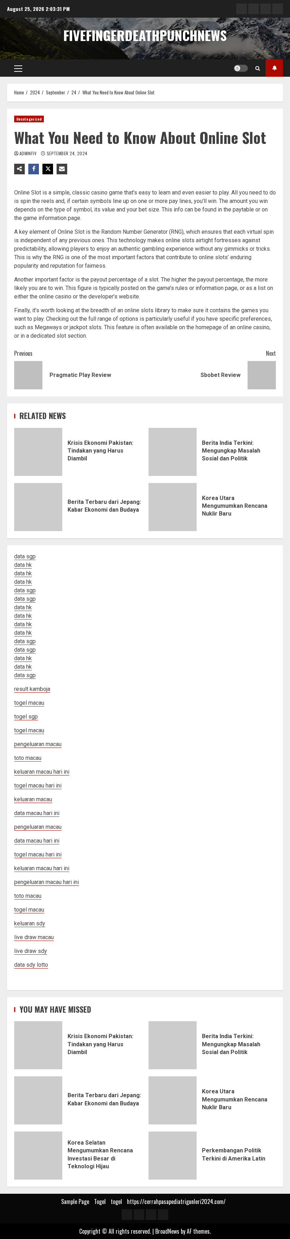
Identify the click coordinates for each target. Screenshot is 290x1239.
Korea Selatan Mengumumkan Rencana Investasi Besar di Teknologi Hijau (38, 1156)
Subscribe (274, 68)
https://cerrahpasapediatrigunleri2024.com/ (176, 1201)
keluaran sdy (29, 923)
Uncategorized (29, 119)
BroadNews (167, 1231)
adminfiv (28, 153)
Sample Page (75, 1201)
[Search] (257, 68)
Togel (100, 1201)
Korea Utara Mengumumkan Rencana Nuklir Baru (173, 507)
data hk (23, 565)
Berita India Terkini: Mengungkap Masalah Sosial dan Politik (173, 452)
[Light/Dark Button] (241, 68)
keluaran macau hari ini (41, 868)
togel (116, 1201)
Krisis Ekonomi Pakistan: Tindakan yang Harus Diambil (38, 452)
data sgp (25, 556)
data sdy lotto (31, 964)
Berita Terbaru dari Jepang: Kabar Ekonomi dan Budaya (38, 507)
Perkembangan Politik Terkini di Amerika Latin (173, 1156)
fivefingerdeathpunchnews (145, 35)
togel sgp (26, 716)
